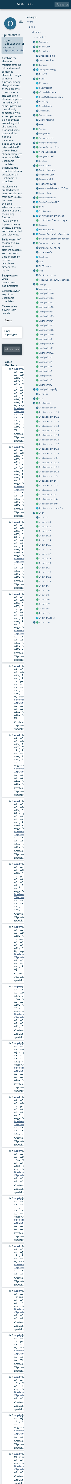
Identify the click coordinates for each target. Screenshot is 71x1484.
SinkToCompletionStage (53, 220)
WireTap (43, 394)
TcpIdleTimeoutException (54, 280)
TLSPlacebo (45, 266)
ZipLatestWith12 (49, 421)
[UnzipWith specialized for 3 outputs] (37, 357)
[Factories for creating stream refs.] (37, 252)
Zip (41, 398)
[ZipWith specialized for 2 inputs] (37, 567)
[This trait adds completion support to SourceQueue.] (37, 234)
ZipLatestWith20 (49, 462)
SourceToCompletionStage (54, 238)
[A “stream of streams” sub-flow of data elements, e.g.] (37, 257)
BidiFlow (44, 46)
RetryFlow (45, 193)
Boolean (19, 408)
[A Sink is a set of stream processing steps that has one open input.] (37, 206)
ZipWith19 (45, 563)
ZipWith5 (44, 595)
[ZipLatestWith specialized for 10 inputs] (37, 412)
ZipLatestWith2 (48, 458)
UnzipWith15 (46, 316)
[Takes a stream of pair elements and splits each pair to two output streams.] (34, 284)
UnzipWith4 (45, 362)
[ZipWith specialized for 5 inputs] (37, 595)
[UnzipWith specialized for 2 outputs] (37, 339)
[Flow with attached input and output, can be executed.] (37, 197)
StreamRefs (45, 252)
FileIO (43, 74)
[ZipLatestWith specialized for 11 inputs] (37, 417)
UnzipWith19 (46, 334)
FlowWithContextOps (51, 97)
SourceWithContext (50, 243)
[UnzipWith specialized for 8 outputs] (37, 380)
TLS (41, 261)
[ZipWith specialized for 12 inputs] (37, 531)
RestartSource (47, 183)
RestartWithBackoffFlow (53, 188)
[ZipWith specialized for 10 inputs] (37, 522)
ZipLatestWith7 (48, 494)
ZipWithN (44, 622)
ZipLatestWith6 (48, 490)
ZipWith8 (44, 608)
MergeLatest (46, 138)
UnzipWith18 (46, 330)
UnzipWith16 (46, 320)
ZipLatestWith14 (49, 430)
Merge (42, 129)
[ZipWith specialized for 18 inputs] (37, 558)
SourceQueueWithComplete (54, 234)
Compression (46, 60)
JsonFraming (46, 119)
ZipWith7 (44, 604)
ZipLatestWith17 (49, 444)
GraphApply (45, 106)
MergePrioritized (49, 147)
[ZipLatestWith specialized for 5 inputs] (37, 485)
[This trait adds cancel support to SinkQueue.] (37, 216)
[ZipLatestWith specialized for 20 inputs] (37, 462)
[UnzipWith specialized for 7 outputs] (37, 375)
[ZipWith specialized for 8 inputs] (37, 608)
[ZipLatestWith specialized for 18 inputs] (37, 449)
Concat (43, 65)
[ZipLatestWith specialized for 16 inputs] (37, 439)
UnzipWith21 (46, 348)
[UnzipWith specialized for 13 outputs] (37, 307)
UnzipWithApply (48, 389)
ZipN (41, 512)
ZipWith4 (44, 590)
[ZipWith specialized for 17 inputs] (37, 554)
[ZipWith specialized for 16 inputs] (37, 549)
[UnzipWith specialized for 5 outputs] (37, 366)
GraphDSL (44, 110)
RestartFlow (46, 174)
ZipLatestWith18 (49, 448)
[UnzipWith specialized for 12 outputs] (37, 302)
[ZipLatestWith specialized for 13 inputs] (37, 426)
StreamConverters (49, 248)
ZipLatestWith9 (48, 503)
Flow (41, 78)
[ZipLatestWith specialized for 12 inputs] (37, 421)
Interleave (45, 115)
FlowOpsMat (45, 87)
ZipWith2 (44, 567)
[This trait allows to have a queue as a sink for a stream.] (37, 211)
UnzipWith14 (46, 311)
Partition (45, 165)
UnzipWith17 (46, 325)
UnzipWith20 (46, 343)
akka (21, 21)
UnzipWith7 (45, 375)
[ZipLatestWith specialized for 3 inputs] (37, 476)
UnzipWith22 (46, 352)
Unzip (42, 284)
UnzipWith (45, 289)
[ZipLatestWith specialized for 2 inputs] (37, 458)
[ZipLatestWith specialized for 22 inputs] (37, 471)
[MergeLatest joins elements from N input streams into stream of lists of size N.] (34, 138)
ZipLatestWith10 (49, 412)
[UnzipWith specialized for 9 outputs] (37, 385)
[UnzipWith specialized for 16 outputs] (37, 321)
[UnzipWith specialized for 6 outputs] (37, 371)
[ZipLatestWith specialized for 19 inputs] (37, 453)
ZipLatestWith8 (48, 499)
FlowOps (43, 83)
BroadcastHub (47, 55)
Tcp (41, 270)
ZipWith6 (44, 599)
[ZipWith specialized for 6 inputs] (37, 599)
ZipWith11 (45, 526)
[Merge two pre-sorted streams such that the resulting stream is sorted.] (37, 156)
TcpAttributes (47, 275)
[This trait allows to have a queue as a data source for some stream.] (37, 229)
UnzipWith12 (46, 302)
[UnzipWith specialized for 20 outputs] (37, 343)
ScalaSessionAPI (49, 202)
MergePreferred (48, 142)
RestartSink (46, 179)
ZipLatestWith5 (48, 485)
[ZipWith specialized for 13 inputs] (37, 535)
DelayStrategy (47, 69)
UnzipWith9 (45, 384)
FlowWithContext (49, 92)
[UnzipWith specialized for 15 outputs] (37, 316)
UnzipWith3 (45, 357)
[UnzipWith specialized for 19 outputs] (37, 334)
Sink (41, 206)
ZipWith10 (45, 522)
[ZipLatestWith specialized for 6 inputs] (37, 490)
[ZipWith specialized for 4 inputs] (37, 590)
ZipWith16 (45, 549)
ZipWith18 (45, 558)
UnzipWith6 (45, 371)
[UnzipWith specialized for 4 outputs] (37, 362)
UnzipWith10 (46, 293)
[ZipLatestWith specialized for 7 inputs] (37, 494)
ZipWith (43, 517)
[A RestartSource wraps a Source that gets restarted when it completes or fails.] (37, 184)
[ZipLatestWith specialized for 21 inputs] (37, 467)
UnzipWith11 (46, 298)
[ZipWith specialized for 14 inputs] (37, 540)
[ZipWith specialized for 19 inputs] (37, 563)
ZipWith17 (45, 554)
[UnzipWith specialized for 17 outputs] (37, 325)
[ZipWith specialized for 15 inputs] (37, 545)
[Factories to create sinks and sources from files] (37, 74)
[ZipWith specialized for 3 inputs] (37, 586)
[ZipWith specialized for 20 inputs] (37, 572)
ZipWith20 (45, 572)
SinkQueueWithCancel (51, 216)
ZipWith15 (45, 544)
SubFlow (43, 257)
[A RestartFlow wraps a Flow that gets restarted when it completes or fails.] (37, 174)
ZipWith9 (44, 613)
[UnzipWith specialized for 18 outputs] (37, 330)
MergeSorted (46, 156)
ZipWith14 (45, 540)
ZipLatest (45, 403)
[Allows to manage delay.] (37, 69)
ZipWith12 (45, 531)
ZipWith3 (44, 585)
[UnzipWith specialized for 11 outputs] (37, 298)
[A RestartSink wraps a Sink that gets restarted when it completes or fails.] (37, 179)
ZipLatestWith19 (49, 453)
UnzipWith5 (45, 366)
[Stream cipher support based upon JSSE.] (37, 261)
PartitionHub (47, 170)
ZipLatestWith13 (49, 426)
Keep (41, 124)
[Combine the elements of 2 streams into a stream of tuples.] (37, 398)
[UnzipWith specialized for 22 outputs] (37, 353)
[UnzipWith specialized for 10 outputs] (37, 293)
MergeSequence (47, 151)
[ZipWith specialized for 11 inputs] (37, 526)
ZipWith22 (45, 581)
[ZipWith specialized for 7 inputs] (37, 604)
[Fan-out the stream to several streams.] (37, 42)
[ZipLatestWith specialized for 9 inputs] (37, 503)
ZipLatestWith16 (49, 439)
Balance (43, 42)
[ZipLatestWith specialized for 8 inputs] (37, 499)
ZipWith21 (45, 577)
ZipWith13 (45, 535)
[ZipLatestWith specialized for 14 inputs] (37, 430)
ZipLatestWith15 (49, 435)
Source (43, 225)
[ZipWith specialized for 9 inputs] (37, 613)
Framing (43, 101)
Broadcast (45, 51)
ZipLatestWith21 (49, 467)
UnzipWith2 (45, 339)
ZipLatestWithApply (51, 508)
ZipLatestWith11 (49, 416)
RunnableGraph (47, 197)
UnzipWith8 (45, 380)
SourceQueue (46, 229)
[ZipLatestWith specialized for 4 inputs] (37, 481)
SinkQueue (45, 211)
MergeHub (44, 133)
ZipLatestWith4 (48, 480)
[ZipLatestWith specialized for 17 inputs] (37, 444)
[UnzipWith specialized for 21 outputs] (37, 348)
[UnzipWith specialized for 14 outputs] (37, 311)
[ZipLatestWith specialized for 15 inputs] (37, 435)
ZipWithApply (47, 617)
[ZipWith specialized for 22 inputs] (37, 581)
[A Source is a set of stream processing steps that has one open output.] (37, 225)
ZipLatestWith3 (48, 476)
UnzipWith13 (46, 307)
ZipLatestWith (47, 407)
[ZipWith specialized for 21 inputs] (37, 577)
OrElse (43, 161)
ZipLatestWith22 (49, 471)
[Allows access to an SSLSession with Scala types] (37, 202)
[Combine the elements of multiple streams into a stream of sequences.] (37, 513)
